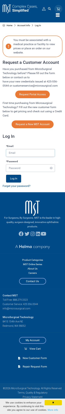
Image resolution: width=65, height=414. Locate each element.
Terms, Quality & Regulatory (32, 392)
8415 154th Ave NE (13, 321)
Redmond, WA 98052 (14, 325)
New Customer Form (33, 358)
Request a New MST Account (33, 124)
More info (53, 409)
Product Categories (32, 260)
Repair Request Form (33, 366)
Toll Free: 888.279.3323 (15, 299)
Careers (32, 273)
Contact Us (32, 281)
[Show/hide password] (51, 168)
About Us (32, 268)
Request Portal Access (32, 94)
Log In (38, 25)
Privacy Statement (32, 397)
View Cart (34, 348)
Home (9, 25)
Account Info (23, 25)
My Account (33, 340)
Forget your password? (17, 186)
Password (12, 161)
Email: (10, 146)
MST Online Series (32, 264)
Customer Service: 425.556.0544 (20, 304)
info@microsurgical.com (16, 308)
